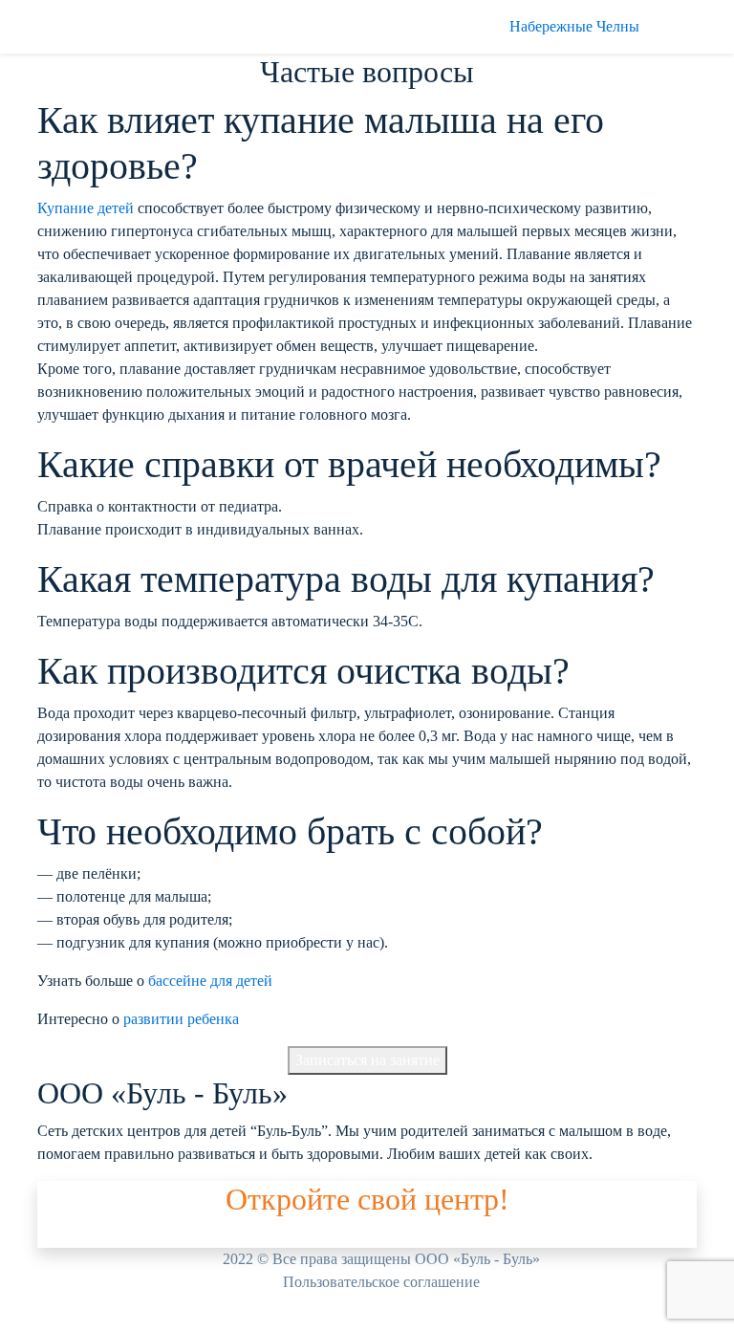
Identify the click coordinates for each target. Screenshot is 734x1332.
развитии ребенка (181, 1019)
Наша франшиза (89, 1236)
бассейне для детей (210, 980)
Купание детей (85, 208)
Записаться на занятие (367, 1060)
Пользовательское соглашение (381, 1282)
